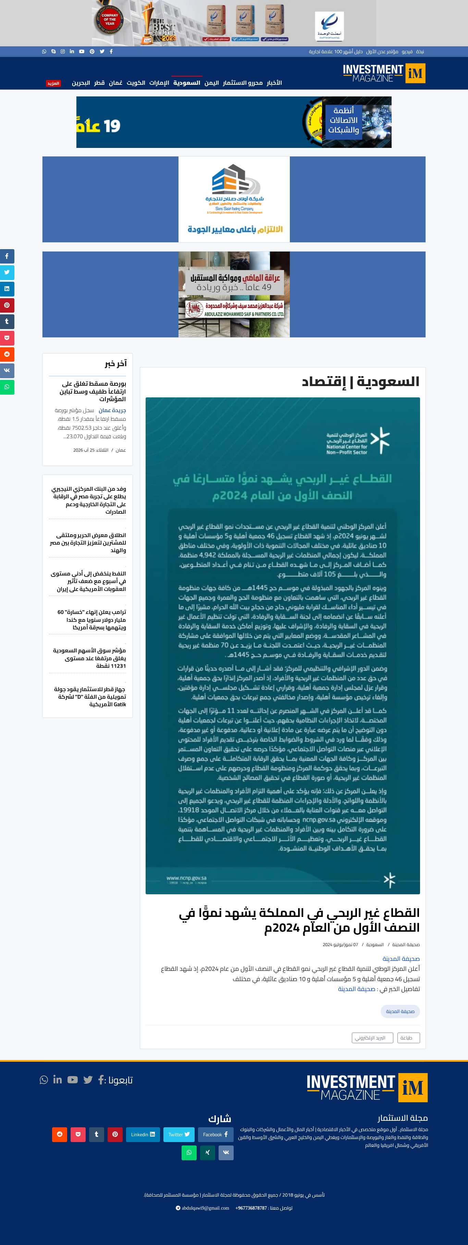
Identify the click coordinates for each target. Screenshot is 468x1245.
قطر (99, 82)
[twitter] (102, 51)
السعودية (186, 82)
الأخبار (274, 82)
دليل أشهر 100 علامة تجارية (336, 51)
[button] (87, 122)
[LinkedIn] (72, 51)
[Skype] (53, 51)
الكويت (136, 82)
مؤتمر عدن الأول (382, 51)
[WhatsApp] (44, 51)
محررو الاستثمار (243, 82)
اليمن (212, 82)
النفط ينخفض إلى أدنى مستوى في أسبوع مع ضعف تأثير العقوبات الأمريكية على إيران (88, 581)
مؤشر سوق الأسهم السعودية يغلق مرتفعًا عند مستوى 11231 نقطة (89, 658)
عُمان (116, 82)
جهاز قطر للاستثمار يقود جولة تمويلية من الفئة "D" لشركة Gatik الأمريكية (90, 697)
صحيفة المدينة (400, 1011)
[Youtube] (82, 51)
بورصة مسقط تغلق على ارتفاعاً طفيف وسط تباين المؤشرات (93, 391)
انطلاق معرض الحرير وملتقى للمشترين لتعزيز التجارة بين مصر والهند (88, 543)
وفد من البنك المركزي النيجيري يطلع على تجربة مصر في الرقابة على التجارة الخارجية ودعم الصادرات (88, 500)
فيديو (407, 51)
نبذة (420, 51)
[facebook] (111, 51)
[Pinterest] (92, 51)
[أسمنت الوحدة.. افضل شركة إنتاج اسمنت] (234, 23)
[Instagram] (63, 51)
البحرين (81, 82)
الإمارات (159, 82)
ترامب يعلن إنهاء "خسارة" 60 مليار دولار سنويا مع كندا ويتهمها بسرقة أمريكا (92, 619)
